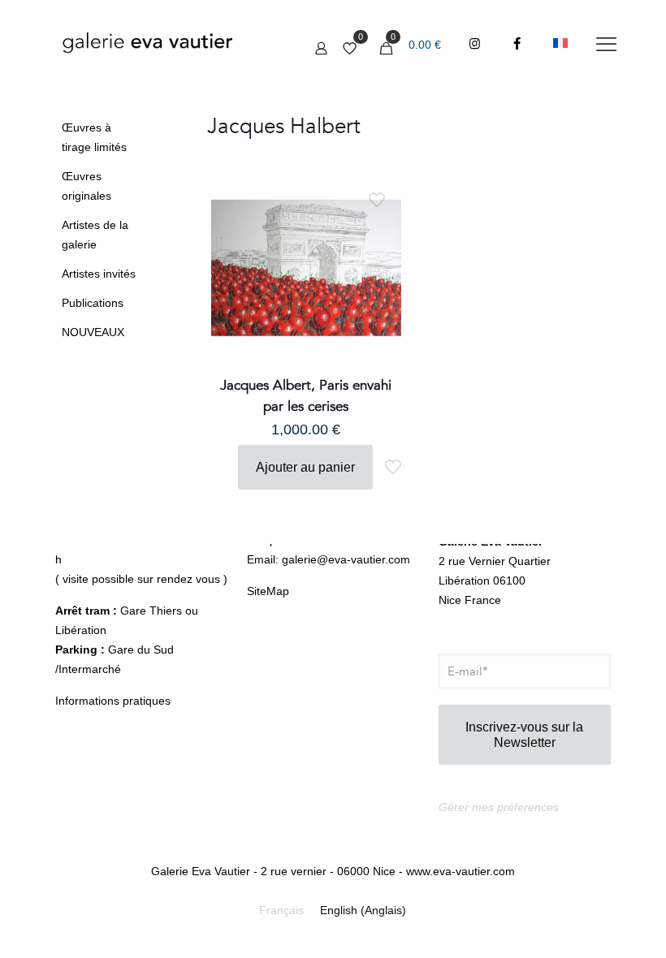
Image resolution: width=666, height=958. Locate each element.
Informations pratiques (113, 700)
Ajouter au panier (305, 467)
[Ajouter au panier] (378, 195)
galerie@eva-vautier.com (346, 559)
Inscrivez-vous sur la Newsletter (524, 734)
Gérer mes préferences (499, 806)
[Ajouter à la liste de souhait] (378, 265)
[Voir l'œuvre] (378, 230)
